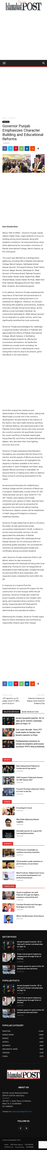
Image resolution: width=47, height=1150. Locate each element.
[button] (4, 63)
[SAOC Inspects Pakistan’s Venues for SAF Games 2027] (8, 780)
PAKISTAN (12, 118)
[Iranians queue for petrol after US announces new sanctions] (8, 969)
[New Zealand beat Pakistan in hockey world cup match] (8, 769)
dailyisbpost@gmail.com (22, 1111)
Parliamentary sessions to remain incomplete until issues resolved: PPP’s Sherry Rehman (30, 744)
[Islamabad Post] (23, 5)
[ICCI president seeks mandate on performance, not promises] (8, 864)
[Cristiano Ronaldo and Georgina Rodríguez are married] (8, 907)
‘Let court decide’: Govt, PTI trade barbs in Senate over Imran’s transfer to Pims (29, 732)
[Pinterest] (15, 148)
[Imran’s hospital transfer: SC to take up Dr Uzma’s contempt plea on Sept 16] (8, 721)
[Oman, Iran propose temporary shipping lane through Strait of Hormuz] (8, 957)
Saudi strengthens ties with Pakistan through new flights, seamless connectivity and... (27, 894)
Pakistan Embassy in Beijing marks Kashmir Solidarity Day (36, 701)
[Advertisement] (23, 35)
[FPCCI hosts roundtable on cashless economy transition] (8, 853)
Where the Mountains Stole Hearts (30, 916)
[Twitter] (10, 148)
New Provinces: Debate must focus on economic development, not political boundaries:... (30, 875)
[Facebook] (4, 148)
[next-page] (7, 752)
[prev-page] (3, 752)
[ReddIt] (32, 148)
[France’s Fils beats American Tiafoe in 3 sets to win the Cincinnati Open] (8, 792)
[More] (38, 148)
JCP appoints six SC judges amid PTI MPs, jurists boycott (11, 701)
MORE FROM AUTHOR (30, 712)
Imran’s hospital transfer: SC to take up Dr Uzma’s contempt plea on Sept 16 (30, 721)
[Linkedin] (27, 148)
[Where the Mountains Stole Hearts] (8, 919)
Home (4, 118)
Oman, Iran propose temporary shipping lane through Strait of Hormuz (29, 956)
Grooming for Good (24, 808)
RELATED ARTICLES (11, 712)
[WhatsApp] (21, 148)
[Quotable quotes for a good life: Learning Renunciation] (8, 834)
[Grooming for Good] (8, 811)
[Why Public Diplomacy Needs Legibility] (8, 822)
